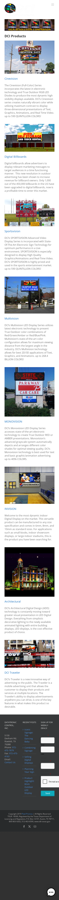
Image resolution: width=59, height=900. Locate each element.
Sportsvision (12, 231)
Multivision (12, 318)
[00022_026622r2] (29, 125)
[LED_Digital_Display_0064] (29, 277)
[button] (51, 892)
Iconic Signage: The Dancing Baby (29, 735)
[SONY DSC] (29, 41)
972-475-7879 (10, 749)
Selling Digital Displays (29, 759)
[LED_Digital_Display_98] (29, 467)
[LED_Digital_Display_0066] (29, 368)
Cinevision (11, 78)
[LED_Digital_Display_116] (29, 199)
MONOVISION (13, 421)
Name (45, 735)
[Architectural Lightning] (29, 548)
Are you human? (46, 772)
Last (42, 754)
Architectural (13, 601)
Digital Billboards (15, 156)
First (42, 745)
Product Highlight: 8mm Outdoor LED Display (29, 785)
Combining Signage (30, 749)
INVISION (10, 509)
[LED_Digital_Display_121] (29, 640)
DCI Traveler (12, 672)
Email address (46, 759)
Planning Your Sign (29, 770)
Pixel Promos (27, 814)
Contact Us (10, 762)
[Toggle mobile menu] (52, 4)
